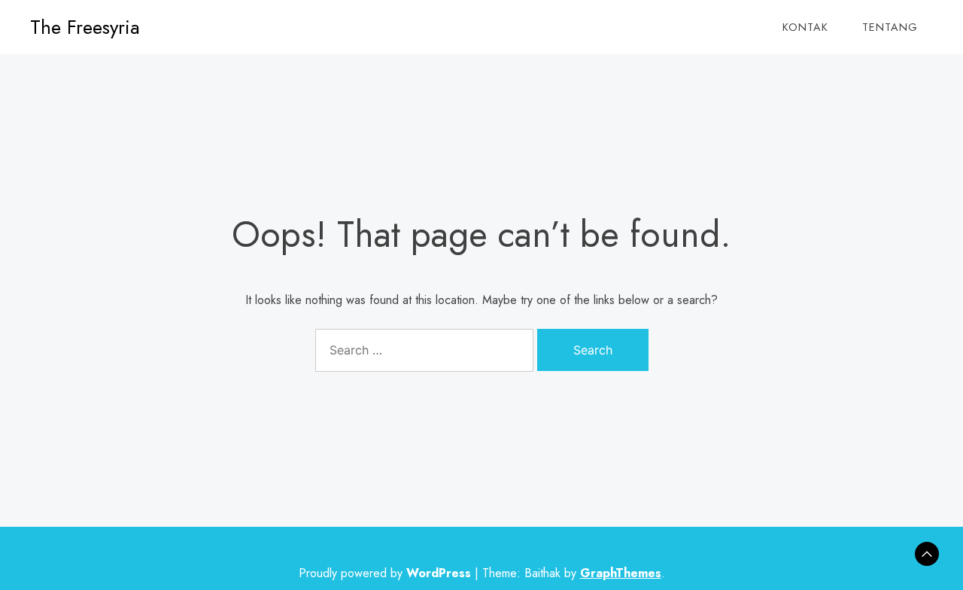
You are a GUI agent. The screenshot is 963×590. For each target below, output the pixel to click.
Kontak (805, 27)
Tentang (890, 27)
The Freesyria (85, 27)
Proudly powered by (385, 573)
